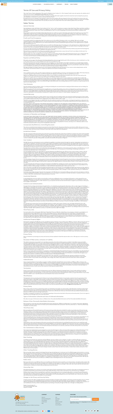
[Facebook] (92, 411)
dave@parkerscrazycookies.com (74, 284)
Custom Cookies (37, 4)
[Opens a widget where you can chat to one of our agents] (105, 407)
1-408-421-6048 (109, 1)
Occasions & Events (49, 4)
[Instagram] (89, 411)
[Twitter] (95, 411)
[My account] (105, 4)
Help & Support (101, 1)
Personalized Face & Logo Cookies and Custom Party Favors (12, 1)
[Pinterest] (86, 411)
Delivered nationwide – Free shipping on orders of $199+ (57, 1)
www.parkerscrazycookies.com (41, 14)
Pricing (66, 4)
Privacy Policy (84, 401)
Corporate (59, 4)
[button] (109, 4)
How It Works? (74, 4)
